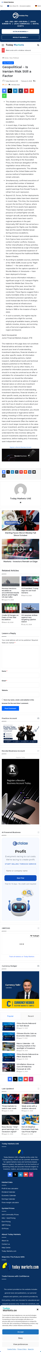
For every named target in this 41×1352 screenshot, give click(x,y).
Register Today (20, 757)
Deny (20, 1338)
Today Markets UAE (11, 81)
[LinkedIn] (12, 472)
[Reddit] (25, 472)
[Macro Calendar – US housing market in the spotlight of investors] (8, 1046)
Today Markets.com (9, 1251)
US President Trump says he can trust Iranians (29, 590)
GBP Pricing (6, 1225)
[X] (8, 472)
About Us (31, 1349)
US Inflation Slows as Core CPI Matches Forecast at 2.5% (25, 1066)
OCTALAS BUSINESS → (20, 31)
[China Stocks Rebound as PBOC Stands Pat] (8, 1057)
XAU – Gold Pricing (8, 1218)
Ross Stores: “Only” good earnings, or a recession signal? (10, 1129)
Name (4, 671)
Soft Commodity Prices (10, 1214)
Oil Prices (5, 1228)
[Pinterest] (21, 472)
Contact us (6, 1244)
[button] (37, 1309)
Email (4, 681)
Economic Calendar (9, 1195)
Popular (10, 1016)
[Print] (3, 475)
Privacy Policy (22, 1349)
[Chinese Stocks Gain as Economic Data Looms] (8, 1036)
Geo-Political (14, 58)
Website (5, 690)
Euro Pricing (6, 1221)
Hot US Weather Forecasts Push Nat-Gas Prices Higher (30, 1129)
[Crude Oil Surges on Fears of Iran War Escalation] (11, 608)
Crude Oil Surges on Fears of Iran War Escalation (10, 617)
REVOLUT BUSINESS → (20, 37)
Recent (31, 1016)
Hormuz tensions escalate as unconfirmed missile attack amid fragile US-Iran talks (10, 592)
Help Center (6, 1247)
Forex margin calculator (10, 1202)
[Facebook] (3, 472)
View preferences (20, 1344)
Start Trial (20, 878)
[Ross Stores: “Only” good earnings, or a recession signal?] (10, 1120)
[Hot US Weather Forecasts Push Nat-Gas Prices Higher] (30, 1120)
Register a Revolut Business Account (20, 447)
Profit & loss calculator (10, 1188)
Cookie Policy (11, 1349)
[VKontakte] (29, 472)
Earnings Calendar (8, 1199)
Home (6, 58)
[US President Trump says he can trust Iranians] (30, 581)
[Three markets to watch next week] (10, 1099)
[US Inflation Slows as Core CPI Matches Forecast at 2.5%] (8, 1067)
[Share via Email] (34, 472)
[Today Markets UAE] (15, 45)
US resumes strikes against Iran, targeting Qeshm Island (29, 618)
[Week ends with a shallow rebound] (30, 1099)
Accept (21, 1332)
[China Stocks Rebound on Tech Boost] (8, 1026)
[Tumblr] (16, 472)
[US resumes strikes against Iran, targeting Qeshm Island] (30, 608)
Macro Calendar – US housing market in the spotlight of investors (26, 1045)
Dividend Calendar (8, 1192)
